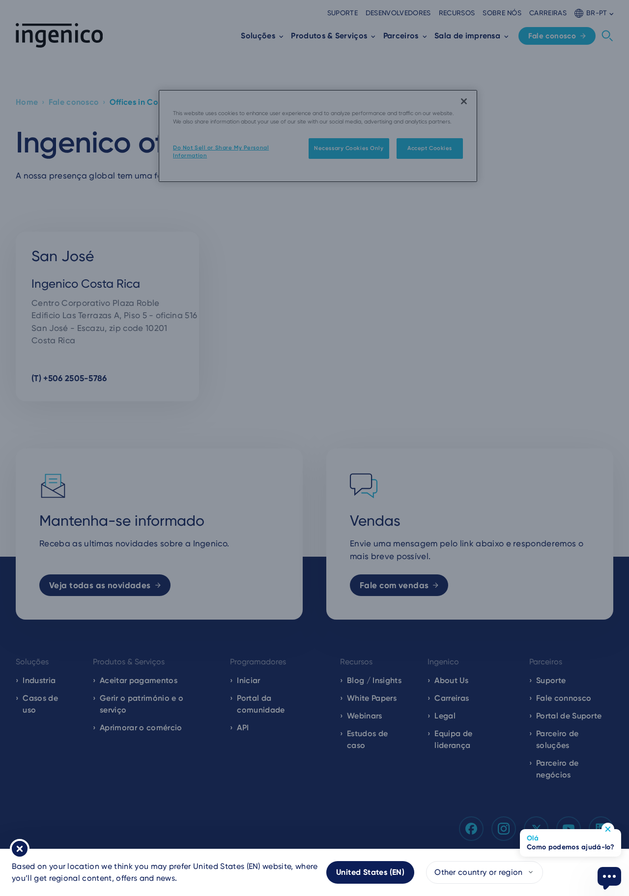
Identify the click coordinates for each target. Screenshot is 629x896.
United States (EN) (370, 872)
